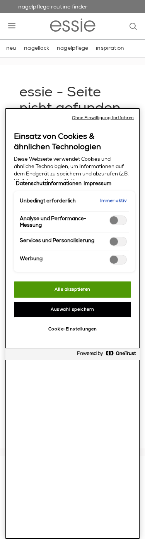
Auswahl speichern (72, 309)
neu (11, 47)
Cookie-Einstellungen (72, 329)
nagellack (36, 47)
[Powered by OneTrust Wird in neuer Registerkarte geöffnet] (106, 355)
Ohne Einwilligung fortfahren (103, 118)
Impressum (97, 183)
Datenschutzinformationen (49, 183)
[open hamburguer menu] (11, 26)
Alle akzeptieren (72, 289)
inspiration (110, 47)
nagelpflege (72, 47)
